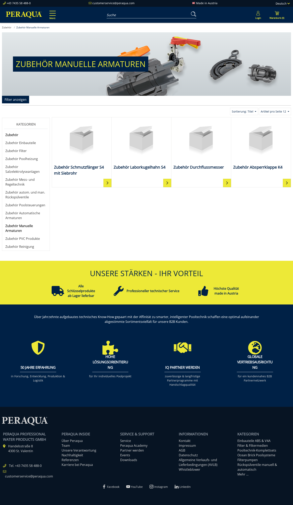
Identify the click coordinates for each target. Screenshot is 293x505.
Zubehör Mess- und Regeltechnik (20, 182)
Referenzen (70, 460)
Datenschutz (188, 455)
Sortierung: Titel (243, 111)
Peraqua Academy (133, 445)
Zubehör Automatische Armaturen (22, 215)
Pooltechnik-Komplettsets (256, 450)
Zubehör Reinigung (19, 246)
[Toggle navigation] (52, 12)
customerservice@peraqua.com (113, 3)
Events (125, 455)
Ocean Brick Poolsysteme (256, 455)
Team (66, 445)
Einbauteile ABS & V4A (253, 441)
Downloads (128, 460)
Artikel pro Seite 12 (274, 111)
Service (125, 441)
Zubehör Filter (16, 151)
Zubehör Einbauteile (20, 143)
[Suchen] (192, 14)
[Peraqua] (24, 15)
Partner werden (132, 450)
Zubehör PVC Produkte (22, 238)
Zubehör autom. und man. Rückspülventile (25, 194)
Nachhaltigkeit (72, 455)
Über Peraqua (72, 441)
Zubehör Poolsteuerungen (25, 205)
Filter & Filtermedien (252, 445)
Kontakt (185, 441)
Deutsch (281, 3)
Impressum (187, 445)
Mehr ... (243, 474)
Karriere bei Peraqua (77, 465)
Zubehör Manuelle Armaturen (19, 228)
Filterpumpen (247, 460)
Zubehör (11, 135)
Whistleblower (189, 469)
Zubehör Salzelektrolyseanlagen (22, 169)
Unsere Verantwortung (79, 450)
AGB (182, 450)
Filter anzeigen (16, 99)
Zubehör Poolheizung (21, 159)
